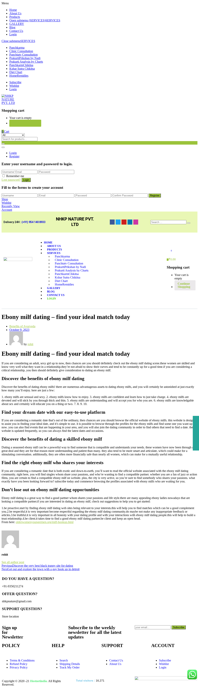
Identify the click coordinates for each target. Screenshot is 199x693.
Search (63, 660)
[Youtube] (123, 222)
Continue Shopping (25, 123)
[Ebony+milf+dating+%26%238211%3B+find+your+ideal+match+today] (5, 528)
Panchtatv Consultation (23, 54)
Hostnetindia (38, 681)
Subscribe (15, 82)
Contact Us (16, 30)
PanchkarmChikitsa (21, 65)
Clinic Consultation (21, 51)
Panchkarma (16, 47)
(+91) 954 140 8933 (33, 222)
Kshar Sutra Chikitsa (22, 68)
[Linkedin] (129, 222)
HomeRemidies (18, 75)
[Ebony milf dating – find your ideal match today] (3, 528)
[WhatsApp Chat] (192, 674)
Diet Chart (15, 72)
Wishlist (14, 85)
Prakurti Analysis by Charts (26, 61)
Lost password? (11, 179)
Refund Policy (18, 664)
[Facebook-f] (112, 222)
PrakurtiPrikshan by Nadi (24, 58)
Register (14, 156)
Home (13, 9)
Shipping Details (69, 664)
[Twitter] (118, 222)
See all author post (13, 562)
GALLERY (16, 23)
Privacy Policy (19, 667)
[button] (5, 131)
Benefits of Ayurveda (22, 326)
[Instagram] (135, 222)
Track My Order (69, 667)
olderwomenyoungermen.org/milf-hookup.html (44, 522)
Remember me (15, 176)
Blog (12, 27)
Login (13, 34)
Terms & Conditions (22, 660)
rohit (30, 344)
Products (14, 16)
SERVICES (52, 20)
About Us (15, 13)
